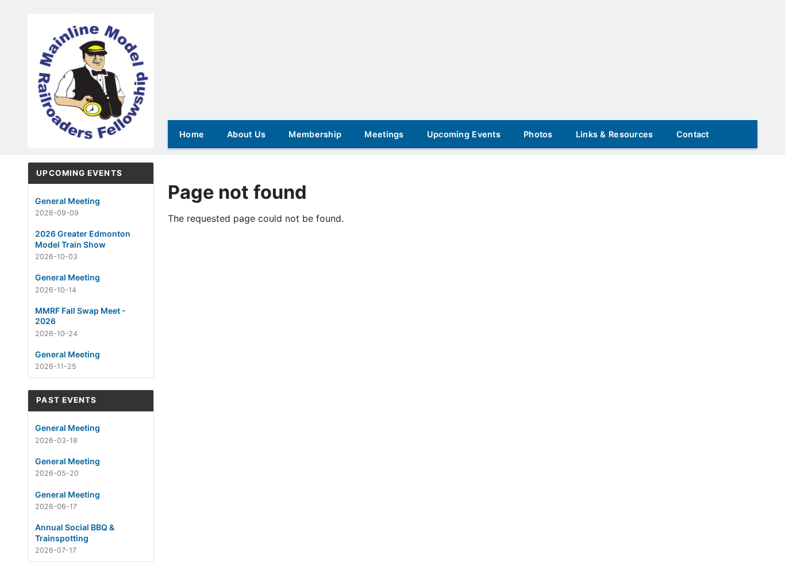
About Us (246, 134)
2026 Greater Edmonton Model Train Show (82, 239)
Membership (314, 134)
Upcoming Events (464, 134)
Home (191, 134)
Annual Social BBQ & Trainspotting (74, 532)
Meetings (383, 134)
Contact (692, 134)
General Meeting (67, 201)
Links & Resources (614, 134)
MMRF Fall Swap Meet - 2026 (80, 316)
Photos (538, 134)
